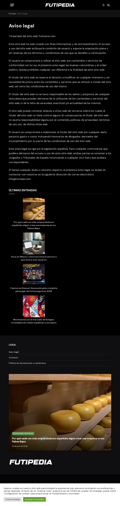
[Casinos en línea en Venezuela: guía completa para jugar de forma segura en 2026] (34, 275)
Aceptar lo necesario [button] (34, 499)
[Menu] (12, 5)
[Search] (108, 5)
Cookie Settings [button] (12, 499)
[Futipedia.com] (60, 5)
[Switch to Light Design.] (103, 5)
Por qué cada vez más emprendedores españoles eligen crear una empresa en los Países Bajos (34, 225)
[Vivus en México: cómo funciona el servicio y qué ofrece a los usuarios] (34, 244)
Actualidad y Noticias (23, 433)
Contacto (13, 357)
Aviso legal (14, 352)
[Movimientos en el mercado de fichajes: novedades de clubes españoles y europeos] (34, 306)
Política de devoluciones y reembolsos (27, 363)
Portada (12, 13)
